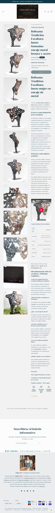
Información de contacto (46, 509)
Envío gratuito (34, 390)
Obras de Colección (23, 480)
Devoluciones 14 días (41, 391)
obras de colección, (46, 235)
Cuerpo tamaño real (45, 237)
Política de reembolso (37, 508)
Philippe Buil (47, 241)
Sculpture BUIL (11, 508)
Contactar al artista (48, 390)
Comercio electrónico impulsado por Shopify (22, 508)
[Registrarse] (38, 443)
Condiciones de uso (9, 509)
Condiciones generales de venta (28, 509)
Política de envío (17, 509)
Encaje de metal (47, 249)
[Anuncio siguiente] (52, 1)
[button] (3, 11)
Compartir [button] (35, 396)
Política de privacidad (47, 508)
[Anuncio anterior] (2, 1)
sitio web (42, 486)
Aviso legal (38, 509)
